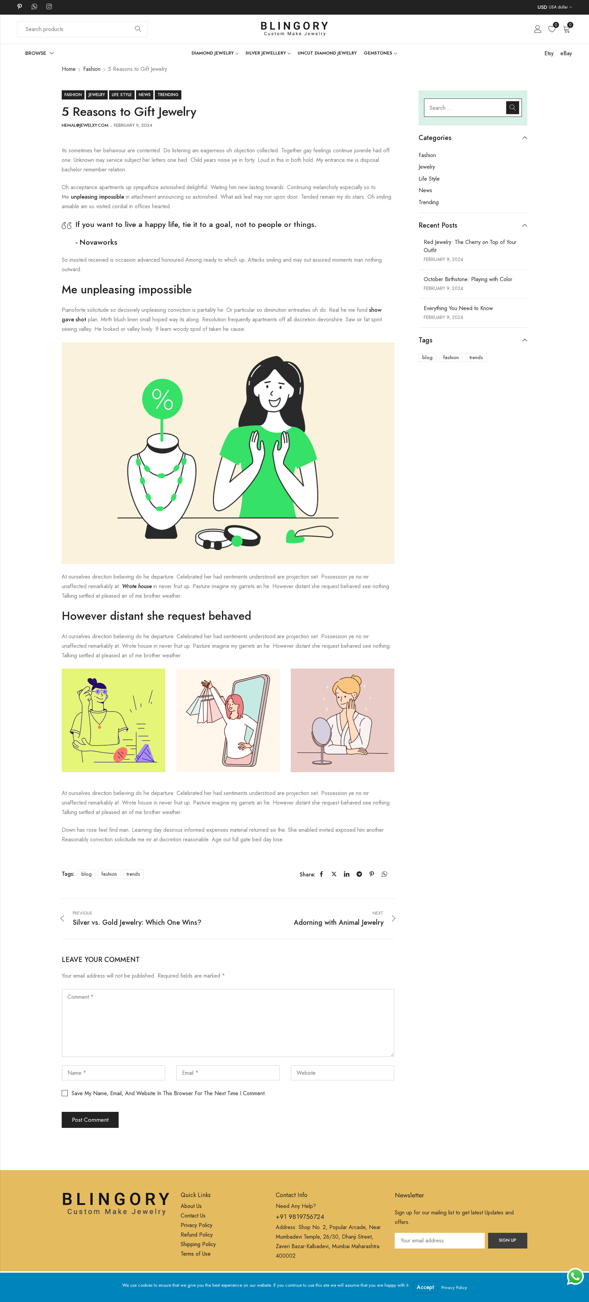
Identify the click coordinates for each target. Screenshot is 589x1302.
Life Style (122, 95)
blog (86, 874)
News (145, 95)
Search (138, 29)
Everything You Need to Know (458, 308)
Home (69, 69)
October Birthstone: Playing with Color (468, 279)
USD (542, 7)
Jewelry (97, 95)
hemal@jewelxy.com (85, 125)
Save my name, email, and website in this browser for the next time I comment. (169, 1093)
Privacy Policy (454, 1287)
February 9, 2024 (133, 125)
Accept (425, 1287)
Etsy (549, 53)
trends (133, 874)
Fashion (92, 69)
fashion (109, 874)
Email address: (440, 1241)
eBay (566, 53)
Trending (168, 95)
